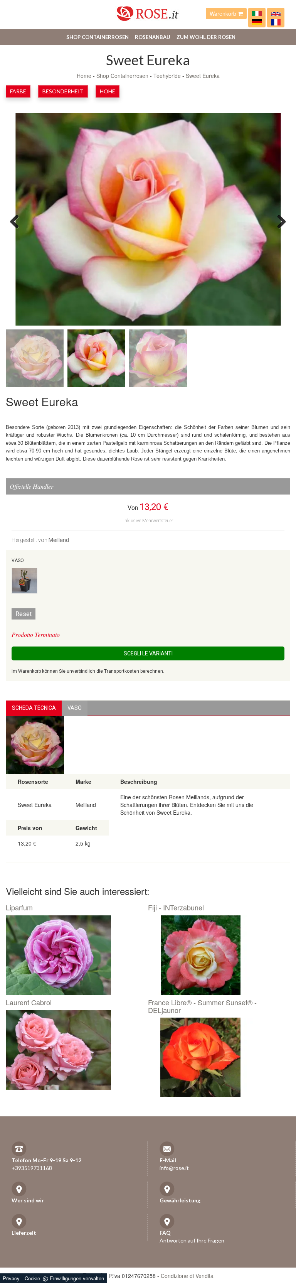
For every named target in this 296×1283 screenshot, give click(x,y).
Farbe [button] (18, 91)
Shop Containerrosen (97, 37)
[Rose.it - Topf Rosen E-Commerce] (257, 21)
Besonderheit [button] (63, 91)
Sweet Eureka (203, 75)
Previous (17, 221)
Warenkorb (224, 13)
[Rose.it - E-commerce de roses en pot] (275, 21)
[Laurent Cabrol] (74, 1050)
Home (84, 75)
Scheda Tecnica (34, 708)
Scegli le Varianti (148, 653)
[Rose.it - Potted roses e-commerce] (275, 13)
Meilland (59, 540)
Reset (23, 614)
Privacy (11, 1278)
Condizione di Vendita (187, 1276)
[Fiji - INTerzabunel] (216, 955)
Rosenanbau (152, 37)
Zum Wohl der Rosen (206, 37)
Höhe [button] (107, 91)
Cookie (32, 1278)
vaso (74, 708)
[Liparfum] (74, 955)
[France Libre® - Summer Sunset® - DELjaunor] (216, 1057)
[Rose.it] (148, 10)
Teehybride (167, 75)
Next (278, 221)
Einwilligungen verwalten (77, 1278)
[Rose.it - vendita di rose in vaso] (257, 13)
